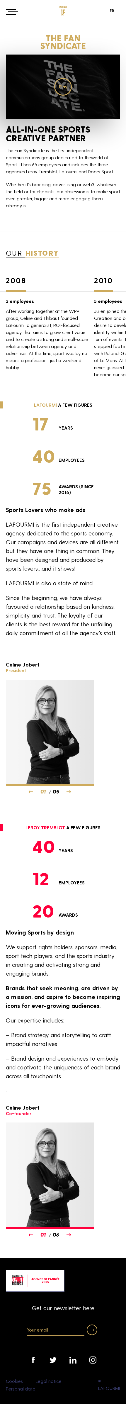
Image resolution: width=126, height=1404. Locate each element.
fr (112, 10)
